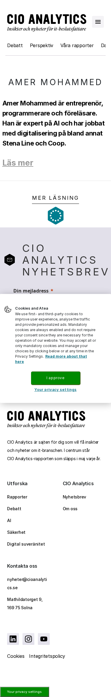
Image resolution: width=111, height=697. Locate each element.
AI (9, 520)
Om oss (70, 508)
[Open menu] (98, 22)
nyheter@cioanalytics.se (27, 583)
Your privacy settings (24, 692)
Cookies (15, 656)
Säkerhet (16, 532)
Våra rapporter (77, 45)
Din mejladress (31, 291)
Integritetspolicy (47, 656)
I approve (55, 378)
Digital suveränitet (26, 543)
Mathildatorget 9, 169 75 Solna (25, 603)
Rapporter (17, 496)
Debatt (15, 45)
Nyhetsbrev (74, 496)
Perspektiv (42, 45)
